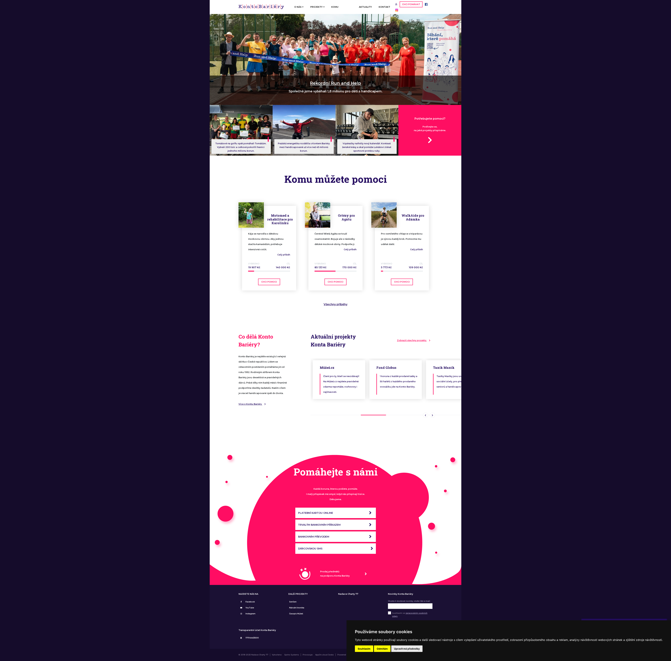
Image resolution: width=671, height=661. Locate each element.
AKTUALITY (365, 7)
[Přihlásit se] (397, 4)
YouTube (250, 608)
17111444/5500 (252, 638)
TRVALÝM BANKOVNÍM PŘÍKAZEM (319, 524)
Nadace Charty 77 (348, 594)
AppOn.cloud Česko (324, 655)
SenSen (293, 602)
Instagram (250, 614)
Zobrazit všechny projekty (412, 340)
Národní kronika (296, 608)
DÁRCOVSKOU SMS (310, 548)
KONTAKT (384, 7)
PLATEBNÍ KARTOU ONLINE (315, 512)
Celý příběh (283, 254)
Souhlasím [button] (364, 648)
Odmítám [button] (382, 648)
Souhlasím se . (409, 614)
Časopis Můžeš (296, 614)
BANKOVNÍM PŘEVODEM (313, 536)
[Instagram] (396, 10)
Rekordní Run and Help (335, 83)
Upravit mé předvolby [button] (407, 648)
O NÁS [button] (297, 7)
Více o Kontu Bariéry (250, 404)
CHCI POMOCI (269, 281)
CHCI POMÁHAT (411, 4)
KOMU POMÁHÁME (338, 10)
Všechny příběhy (335, 304)
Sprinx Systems (291, 655)
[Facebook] (425, 4)
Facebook (250, 602)
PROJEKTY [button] (316, 7)
